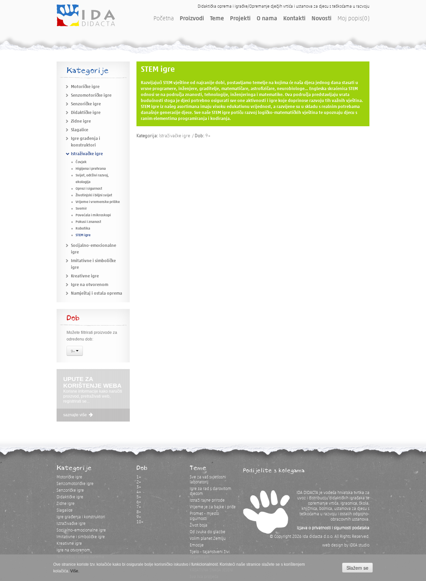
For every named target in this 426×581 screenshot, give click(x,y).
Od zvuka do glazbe (207, 532)
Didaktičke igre (86, 113)
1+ (138, 477)
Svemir (81, 209)
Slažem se (357, 567)
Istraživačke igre (87, 154)
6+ (138, 502)
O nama (267, 19)
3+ (138, 487)
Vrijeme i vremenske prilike (98, 202)
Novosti (321, 19)
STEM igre (83, 235)
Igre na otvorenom (89, 285)
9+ (73, 350)
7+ (138, 507)
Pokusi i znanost (88, 222)
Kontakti (294, 19)
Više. (74, 571)
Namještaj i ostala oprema (96, 293)
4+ (138, 492)
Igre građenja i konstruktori (81, 517)
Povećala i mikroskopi (93, 215)
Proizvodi (192, 19)
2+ (138, 482)
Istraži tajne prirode (207, 500)
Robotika (83, 229)
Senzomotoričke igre (91, 95)
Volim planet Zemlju (208, 538)
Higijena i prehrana (91, 169)
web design (332, 545)
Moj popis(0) (353, 19)
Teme (217, 19)
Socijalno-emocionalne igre (81, 530)
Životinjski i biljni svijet (94, 195)
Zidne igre (81, 121)
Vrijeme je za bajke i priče (213, 507)
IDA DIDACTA (86, 15)
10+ (139, 522)
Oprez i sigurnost (89, 189)
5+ (138, 497)
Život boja (198, 525)
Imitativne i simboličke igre (81, 537)
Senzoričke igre (86, 104)
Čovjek (81, 162)
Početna (163, 19)
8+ (138, 512)
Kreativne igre (85, 276)
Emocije (197, 545)
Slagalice (79, 130)
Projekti (240, 19)
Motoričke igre (85, 87)
